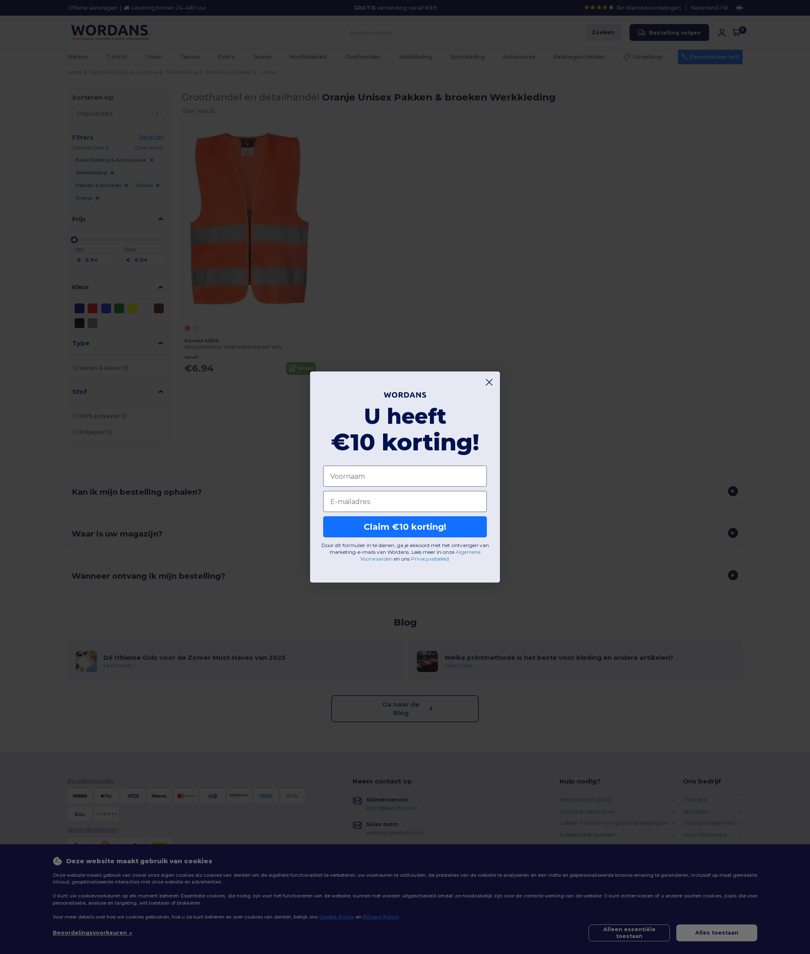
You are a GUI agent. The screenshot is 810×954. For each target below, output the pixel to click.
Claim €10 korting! (405, 527)
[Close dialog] (489, 382)
